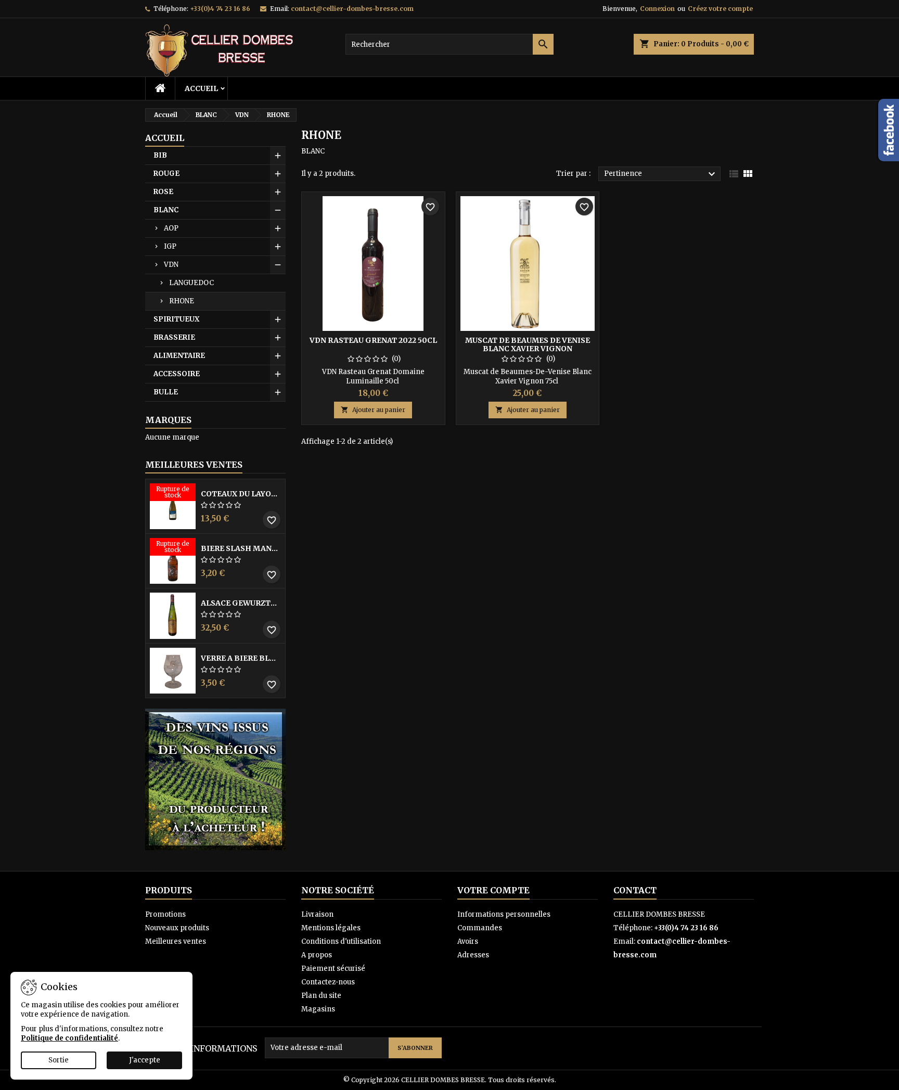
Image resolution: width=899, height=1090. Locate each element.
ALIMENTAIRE (179, 355)
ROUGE (166, 173)
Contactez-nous (328, 982)
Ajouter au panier (373, 410)
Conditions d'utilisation (341, 941)
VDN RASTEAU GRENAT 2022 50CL (373, 340)
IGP (170, 246)
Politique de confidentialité (69, 1038)
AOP (171, 228)
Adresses (473, 955)
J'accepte (144, 1060)
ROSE (163, 191)
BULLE (165, 392)
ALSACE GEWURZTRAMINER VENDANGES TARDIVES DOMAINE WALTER (241, 603)
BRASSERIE (174, 337)
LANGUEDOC (191, 282)
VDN (171, 264)
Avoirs (467, 941)
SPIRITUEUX (176, 319)
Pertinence (661, 174)
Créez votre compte (720, 8)
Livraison (317, 914)
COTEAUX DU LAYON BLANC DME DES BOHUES (241, 494)
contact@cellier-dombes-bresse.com (352, 8)
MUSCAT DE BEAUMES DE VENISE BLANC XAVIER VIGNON (527, 344)
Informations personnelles (503, 914)
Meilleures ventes (175, 941)
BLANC (165, 210)
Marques (168, 420)
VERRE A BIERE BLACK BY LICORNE (241, 658)
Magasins (318, 1009)
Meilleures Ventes (193, 464)
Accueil (201, 88)
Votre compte (493, 890)
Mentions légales (331, 928)
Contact (635, 890)
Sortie (58, 1060)
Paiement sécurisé (333, 968)
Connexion (657, 8)
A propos (316, 955)
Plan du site (321, 995)
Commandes (479, 928)
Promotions (165, 914)
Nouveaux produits (177, 928)
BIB (160, 155)
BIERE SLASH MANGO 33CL (241, 548)
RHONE (181, 301)
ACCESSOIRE (176, 373)
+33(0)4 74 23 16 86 (220, 8)
